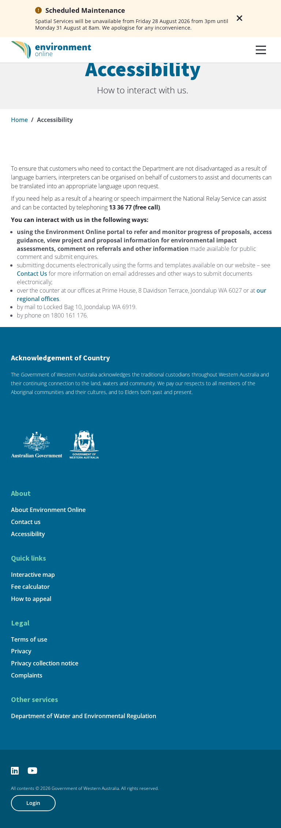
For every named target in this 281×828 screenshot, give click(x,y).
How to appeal (31, 599)
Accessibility (28, 534)
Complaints (26, 675)
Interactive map (33, 575)
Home (19, 120)
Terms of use (29, 639)
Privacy (21, 651)
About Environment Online (48, 510)
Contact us (26, 522)
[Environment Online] (51, 49)
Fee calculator (30, 587)
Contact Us (32, 274)
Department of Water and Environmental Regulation (83, 716)
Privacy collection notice (44, 663)
